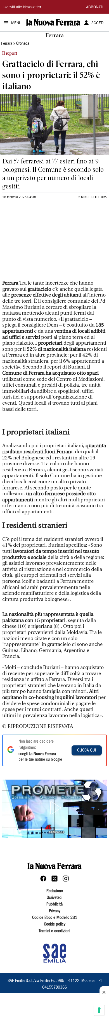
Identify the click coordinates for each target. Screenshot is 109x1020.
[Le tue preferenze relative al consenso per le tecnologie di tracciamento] (99, 1010)
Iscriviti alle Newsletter (22, 7)
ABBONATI (94, 7)
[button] (54, 808)
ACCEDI (98, 23)
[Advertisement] (44, 243)
